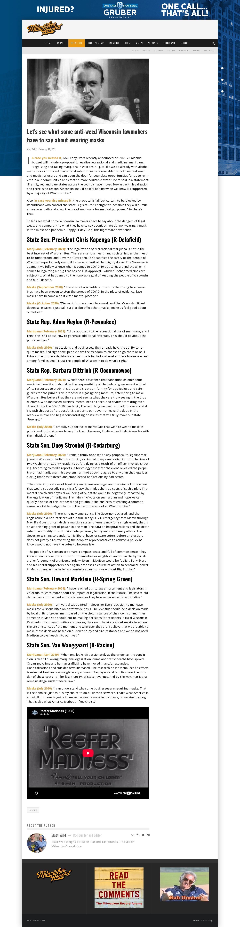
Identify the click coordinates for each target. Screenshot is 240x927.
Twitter (147, 50)
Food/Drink (96, 43)
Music (61, 43)
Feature (33, 810)
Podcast (170, 43)
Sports (153, 43)
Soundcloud (184, 50)
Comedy (114, 43)
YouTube (171, 50)
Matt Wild (32, 149)
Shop (184, 43)
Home (48, 43)
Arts (139, 43)
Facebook (135, 50)
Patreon (197, 50)
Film (128, 43)
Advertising (206, 920)
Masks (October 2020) (43, 303)
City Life (77, 43)
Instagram (159, 50)
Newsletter (209, 50)
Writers (195, 920)
